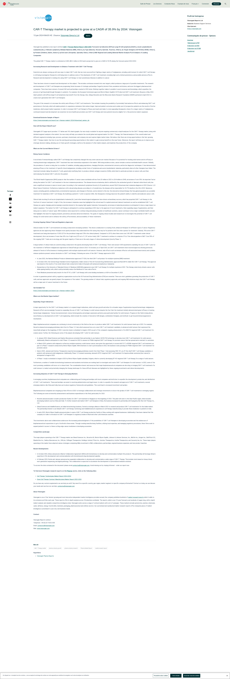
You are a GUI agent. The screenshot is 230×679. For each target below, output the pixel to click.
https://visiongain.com (194, 29)
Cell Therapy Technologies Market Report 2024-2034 (54, 476)
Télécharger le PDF (193, 43)
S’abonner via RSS (193, 46)
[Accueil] (11, 3)
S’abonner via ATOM (194, 48)
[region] (115, 676)
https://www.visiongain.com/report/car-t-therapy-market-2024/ (53, 291)
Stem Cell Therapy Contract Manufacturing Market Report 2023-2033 (59, 479)
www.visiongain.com (43, 528)
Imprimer (190, 40)
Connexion (205, 4)
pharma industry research (71, 548)
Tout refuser (176, 675)
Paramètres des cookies (161, 675)
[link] (145, 4)
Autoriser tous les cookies (191, 675)
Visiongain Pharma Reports (45, 556)
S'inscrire (216, 4)
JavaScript (191, 51)
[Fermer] (227, 676)
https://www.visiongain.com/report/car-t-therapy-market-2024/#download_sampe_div (61, 120)
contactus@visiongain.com (66, 486)
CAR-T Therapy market (40, 548)
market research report (101, 548)
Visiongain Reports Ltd (70, 35)
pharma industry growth (55, 548)
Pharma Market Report (86, 548)
